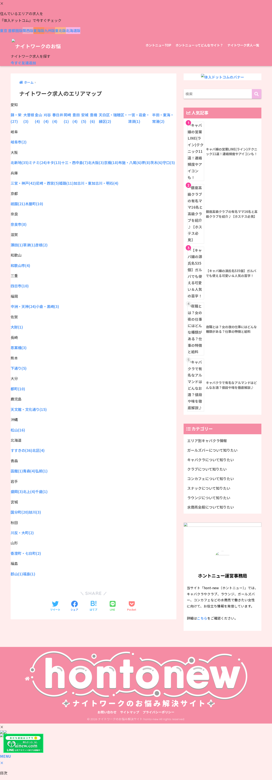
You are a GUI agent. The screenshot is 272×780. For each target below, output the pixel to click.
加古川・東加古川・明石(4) (96, 183)
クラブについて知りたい (207, 469)
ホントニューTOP (158, 45)
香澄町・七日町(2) (26, 553)
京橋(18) (111, 162)
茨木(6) (156, 162)
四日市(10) (20, 285)
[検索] (256, 94)
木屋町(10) (34, 203)
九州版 (49, 30)
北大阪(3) (96, 162)
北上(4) (29, 491)
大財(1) (17, 327)
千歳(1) (41, 491)
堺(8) (146, 162)
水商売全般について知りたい (210, 507)
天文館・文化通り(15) (29, 409)
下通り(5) (19, 368)
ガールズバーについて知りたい (212, 450)
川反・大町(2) (22, 532)
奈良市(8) (19, 224)
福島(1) (29, 573)
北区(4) (38, 450)
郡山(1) (17, 573)
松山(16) (18, 430)
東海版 (38, 30)
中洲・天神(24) (23, 306)
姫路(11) (66, 183)
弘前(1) (41, 471)
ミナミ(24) (38, 162)
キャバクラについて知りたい (210, 459)
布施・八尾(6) (130, 162)
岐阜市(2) (19, 142)
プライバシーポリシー (158, 712)
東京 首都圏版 (11, 30)
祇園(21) (18, 203)
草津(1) (29, 244)
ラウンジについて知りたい (208, 497)
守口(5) (169, 162)
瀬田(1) (17, 244)
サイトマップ (129, 712)
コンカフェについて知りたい (210, 478)
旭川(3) (35, 512)
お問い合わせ (107, 712)
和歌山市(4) (20, 265)
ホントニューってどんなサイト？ (199, 45)
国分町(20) (20, 512)
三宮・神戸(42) (23, 183)
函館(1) (17, 471)
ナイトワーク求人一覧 (243, 45)
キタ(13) (54, 162)
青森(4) (29, 471)
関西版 (28, 30)
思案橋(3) (19, 347)
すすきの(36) (21, 450)
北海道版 (73, 30)
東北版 (60, 30)
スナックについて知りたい (208, 488)
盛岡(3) (17, 491)
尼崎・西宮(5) (47, 183)
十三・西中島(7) (74, 162)
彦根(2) (41, 244)
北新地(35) (20, 162)
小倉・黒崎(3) (47, 306)
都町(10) (18, 388)
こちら (202, 618)
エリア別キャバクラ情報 (207, 440)
